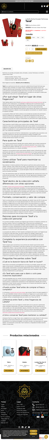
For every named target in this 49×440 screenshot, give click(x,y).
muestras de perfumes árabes (23, 153)
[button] (2, 27)
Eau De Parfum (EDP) (34, 25)
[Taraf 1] (12, 27)
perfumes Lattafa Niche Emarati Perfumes (32, 102)
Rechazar (33, 433)
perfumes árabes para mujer (29, 146)
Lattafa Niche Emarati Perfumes (36, 19)
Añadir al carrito (41, 49)
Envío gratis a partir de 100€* (24, 1)
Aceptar (33, 431)
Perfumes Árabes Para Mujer (38, 27)
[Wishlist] (45, 6)
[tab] (7, 69)
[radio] (28, 38)
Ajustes (33, 436)
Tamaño (29, 34)
